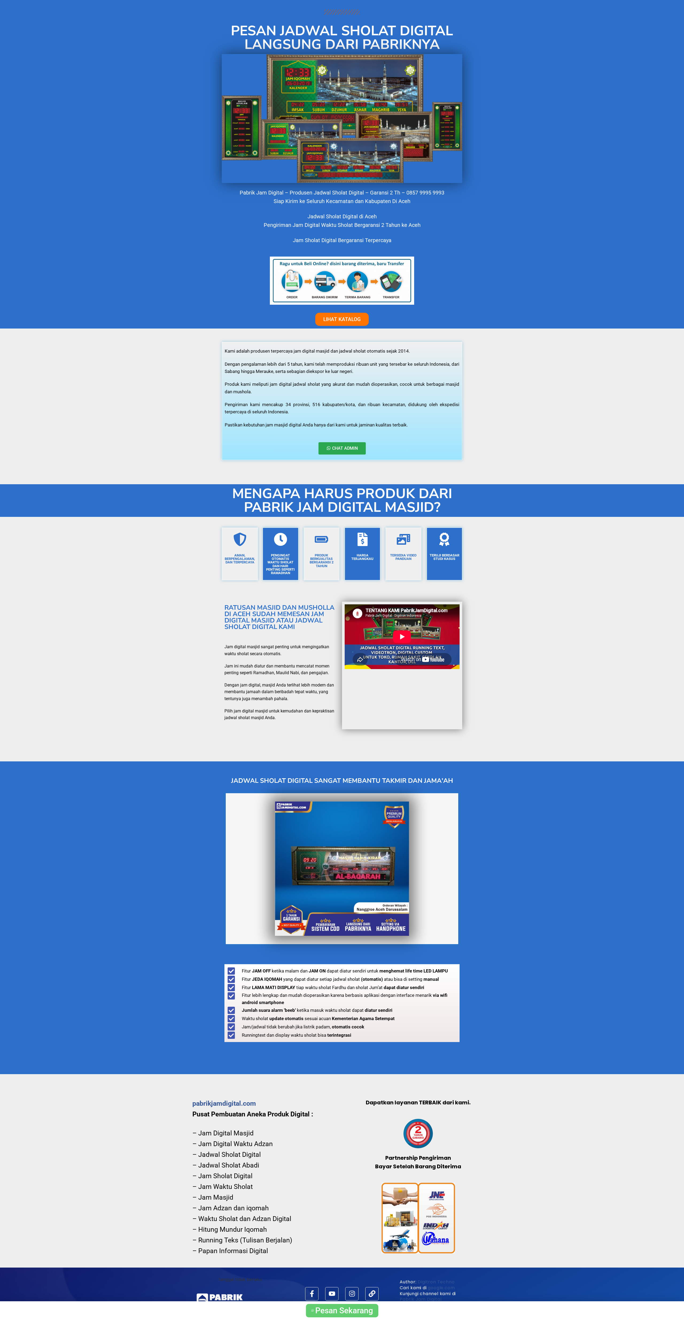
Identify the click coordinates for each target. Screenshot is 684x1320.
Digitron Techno (436, 1282)
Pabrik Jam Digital (420, 1299)
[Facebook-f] (311, 1293)
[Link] (372, 1293)
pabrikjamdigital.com (224, 1103)
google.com (441, 1288)
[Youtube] (332, 1293)
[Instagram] (352, 1293)
